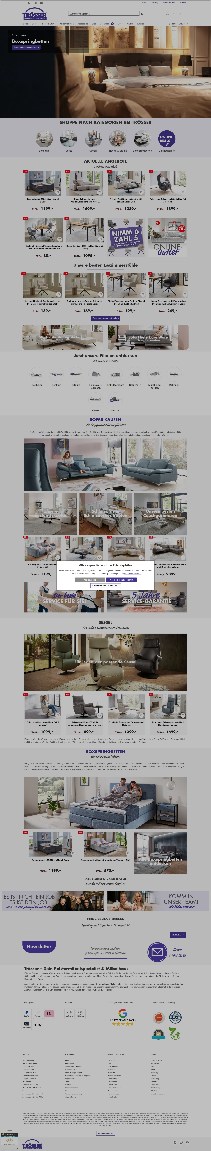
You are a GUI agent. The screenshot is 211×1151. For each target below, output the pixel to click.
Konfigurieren (90, 580)
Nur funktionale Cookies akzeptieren (106, 586)
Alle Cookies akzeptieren (121, 580)
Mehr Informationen (132, 574)
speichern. (119, 574)
